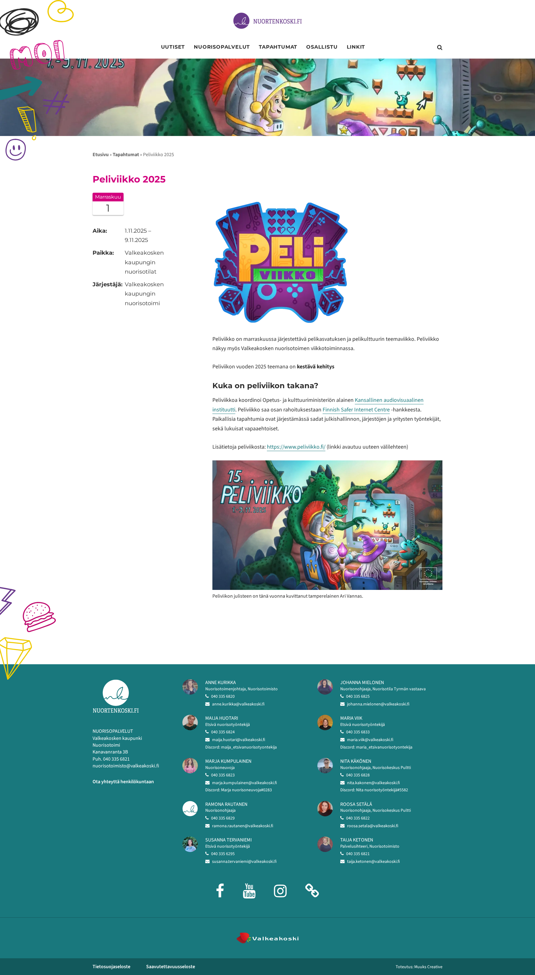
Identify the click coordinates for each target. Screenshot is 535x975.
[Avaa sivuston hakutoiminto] (439, 48)
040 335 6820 (223, 696)
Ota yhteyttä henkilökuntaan (123, 781)
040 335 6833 (358, 732)
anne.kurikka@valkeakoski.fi (238, 704)
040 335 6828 (358, 775)
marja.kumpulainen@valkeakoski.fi (244, 783)
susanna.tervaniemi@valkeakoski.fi (244, 862)
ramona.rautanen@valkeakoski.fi (242, 826)
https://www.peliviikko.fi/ (296, 447)
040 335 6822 (358, 818)
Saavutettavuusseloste (170, 966)
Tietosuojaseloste (111, 966)
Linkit (356, 47)
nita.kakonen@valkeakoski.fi (373, 783)
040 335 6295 (223, 854)
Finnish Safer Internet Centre (356, 410)
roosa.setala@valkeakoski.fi (372, 826)
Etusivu (101, 154)
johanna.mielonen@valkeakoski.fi (378, 704)
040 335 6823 (223, 775)
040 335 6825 (358, 696)
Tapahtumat (278, 47)
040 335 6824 (223, 732)
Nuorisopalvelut (222, 47)
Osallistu (321, 47)
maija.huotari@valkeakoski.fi (238, 740)
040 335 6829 (223, 818)
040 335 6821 (358, 854)
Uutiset (173, 47)
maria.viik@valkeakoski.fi (370, 740)
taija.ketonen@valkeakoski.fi (373, 862)
